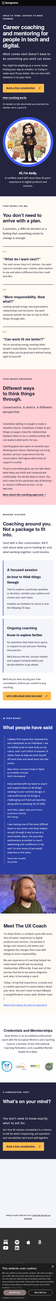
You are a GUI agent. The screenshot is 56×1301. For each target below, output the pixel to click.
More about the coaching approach (24, 494)
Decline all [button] (40, 1292)
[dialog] (28, 1282)
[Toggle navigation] (3, 3)
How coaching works (14, 97)
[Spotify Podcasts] (17, 1242)
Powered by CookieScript (13, 1298)
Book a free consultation (23, 88)
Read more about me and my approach (25, 1005)
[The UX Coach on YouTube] (5, 1248)
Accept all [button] (14, 1292)
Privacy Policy (16, 1287)
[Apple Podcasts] (28, 1242)
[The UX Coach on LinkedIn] (17, 1248)
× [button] (53, 1267)
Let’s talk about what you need (26, 696)
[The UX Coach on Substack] (5, 1242)
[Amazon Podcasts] (40, 1242)
